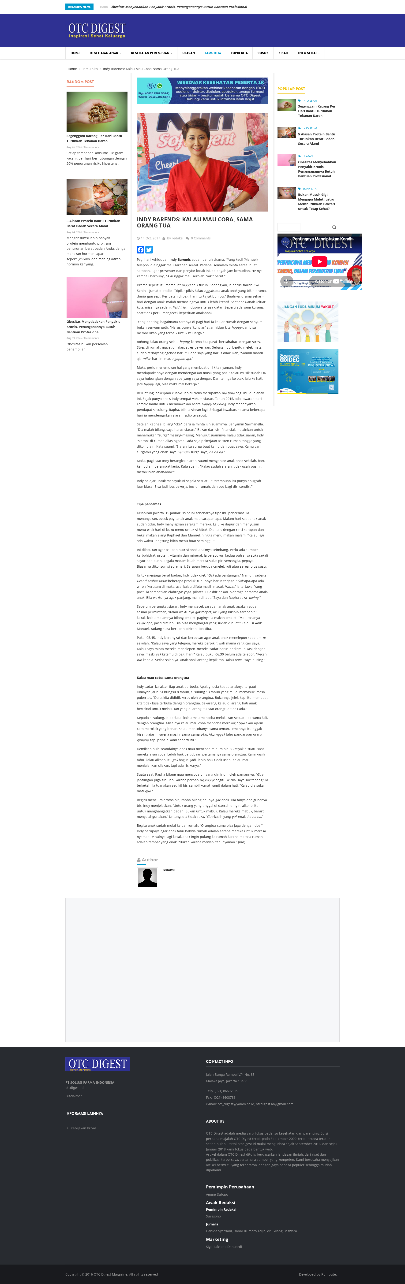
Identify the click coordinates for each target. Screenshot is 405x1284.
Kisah (283, 53)
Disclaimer (73, 1096)
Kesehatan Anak (104, 53)
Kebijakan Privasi (84, 1128)
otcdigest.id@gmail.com (274, 1104)
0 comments (91, 147)
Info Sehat (308, 53)
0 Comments (201, 238)
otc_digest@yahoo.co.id (236, 1104)
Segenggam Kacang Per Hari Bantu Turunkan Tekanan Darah (316, 111)
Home (75, 53)
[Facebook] (140, 249)
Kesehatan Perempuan (150, 53)
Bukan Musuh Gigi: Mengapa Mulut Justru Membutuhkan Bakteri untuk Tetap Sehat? (316, 201)
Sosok (263, 53)
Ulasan (188, 53)
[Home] (97, 29)
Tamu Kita (213, 53)
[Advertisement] (202, 966)
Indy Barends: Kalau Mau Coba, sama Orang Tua (195, 222)
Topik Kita (239, 53)
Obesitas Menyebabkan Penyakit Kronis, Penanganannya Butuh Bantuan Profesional (178, 6)
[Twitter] (149, 249)
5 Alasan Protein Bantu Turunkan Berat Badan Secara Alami (316, 139)
